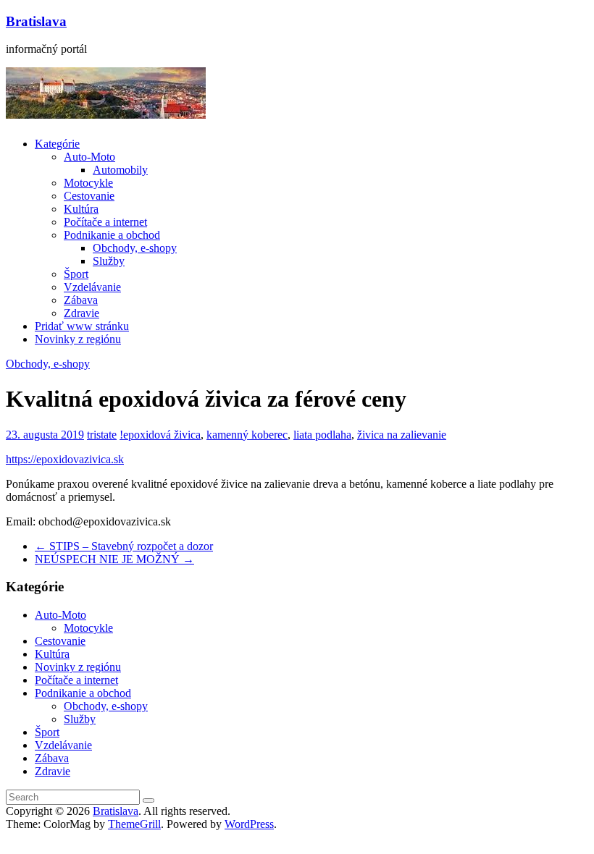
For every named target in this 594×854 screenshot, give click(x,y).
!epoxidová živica (160, 434)
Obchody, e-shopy (135, 248)
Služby (109, 261)
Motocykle (88, 183)
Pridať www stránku (82, 326)
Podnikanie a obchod (112, 235)
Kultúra (81, 209)
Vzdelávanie (92, 287)
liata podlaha (322, 434)
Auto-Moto (89, 157)
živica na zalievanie (401, 434)
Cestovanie (89, 196)
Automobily (120, 170)
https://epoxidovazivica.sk (65, 459)
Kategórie (57, 144)
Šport (76, 274)
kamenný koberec (247, 434)
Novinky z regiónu (78, 339)
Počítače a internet (105, 222)
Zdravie (81, 313)
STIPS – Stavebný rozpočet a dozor (124, 546)
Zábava (81, 300)
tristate (102, 434)
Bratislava (36, 21)
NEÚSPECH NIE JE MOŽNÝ (114, 559)
